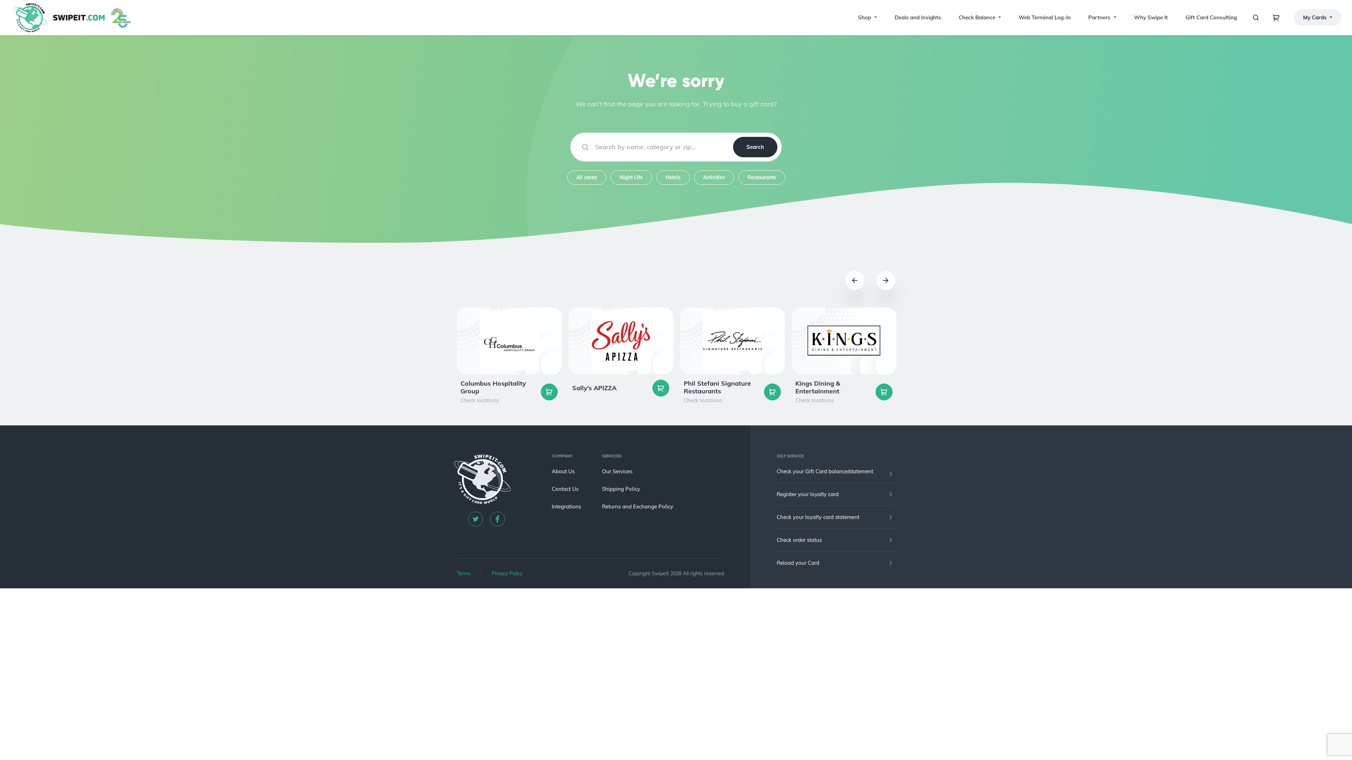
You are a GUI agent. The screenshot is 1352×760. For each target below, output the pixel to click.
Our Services (617, 471)
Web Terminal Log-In (1045, 17)
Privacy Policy (507, 573)
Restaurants (761, 177)
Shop (864, 17)
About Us (563, 471)
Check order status (799, 540)
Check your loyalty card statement (818, 517)
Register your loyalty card (808, 494)
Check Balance (977, 17)
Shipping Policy (621, 489)
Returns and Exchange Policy (637, 506)
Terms (464, 573)
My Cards (1315, 17)
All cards (586, 177)
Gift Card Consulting (1211, 17)
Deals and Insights (918, 17)
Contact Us (565, 489)
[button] (875, 17)
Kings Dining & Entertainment (817, 387)
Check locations (480, 400)
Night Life (631, 177)
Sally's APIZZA (594, 388)
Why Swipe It (1151, 17)
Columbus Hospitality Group (493, 387)
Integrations (566, 506)
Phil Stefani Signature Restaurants (717, 387)
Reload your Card (798, 562)
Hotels (673, 177)
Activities (714, 177)
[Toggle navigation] (1276, 17)
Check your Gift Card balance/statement (825, 471)
